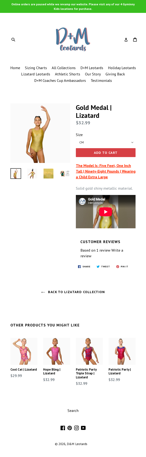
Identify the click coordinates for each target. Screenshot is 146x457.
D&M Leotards (77, 444)
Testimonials (101, 80)
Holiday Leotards (122, 67)
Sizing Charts (36, 67)
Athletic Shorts (67, 74)
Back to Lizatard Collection (76, 292)
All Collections (64, 67)
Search (73, 410)
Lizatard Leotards (35, 74)
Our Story (93, 74)
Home (15, 67)
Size (79, 134)
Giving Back (115, 74)
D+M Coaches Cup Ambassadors (60, 80)
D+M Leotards (91, 67)
